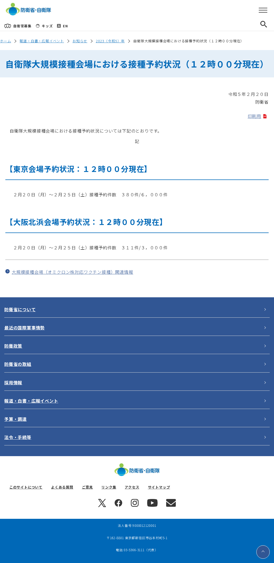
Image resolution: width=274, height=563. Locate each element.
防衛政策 (13, 346)
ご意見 (87, 487)
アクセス (132, 487)
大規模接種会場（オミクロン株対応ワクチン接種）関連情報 (72, 272)
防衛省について (20, 309)
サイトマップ (159, 487)
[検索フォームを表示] (268, 25)
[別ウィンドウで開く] (102, 505)
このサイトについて (26, 487)
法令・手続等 (17, 437)
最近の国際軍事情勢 (24, 327)
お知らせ (80, 40)
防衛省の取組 (17, 364)
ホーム (5, 40)
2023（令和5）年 (110, 40)
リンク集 (108, 487)
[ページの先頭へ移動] (263, 552)
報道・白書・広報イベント (42, 40)
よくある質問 (62, 487)
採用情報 (13, 382)
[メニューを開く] (263, 10)
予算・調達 (15, 419)
